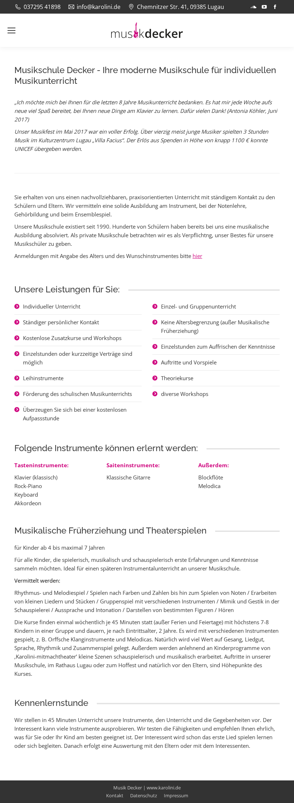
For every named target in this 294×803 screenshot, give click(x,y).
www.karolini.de (164, 787)
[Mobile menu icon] (11, 30)
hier (197, 255)
